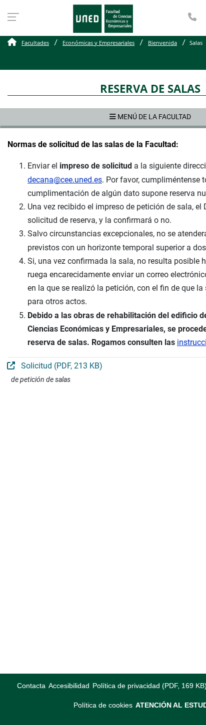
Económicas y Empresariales (98, 42)
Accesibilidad (69, 686)
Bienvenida (162, 42)
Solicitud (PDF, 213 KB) (60, 365)
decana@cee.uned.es (65, 179)
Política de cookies (103, 705)
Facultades (35, 42)
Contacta (31, 686)
